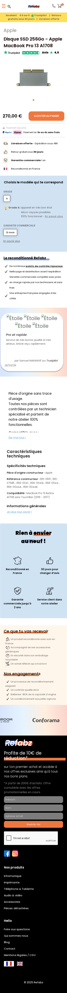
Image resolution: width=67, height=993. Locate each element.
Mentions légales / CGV (20, 955)
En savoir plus (54, 216)
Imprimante (12, 882)
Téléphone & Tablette (19, 889)
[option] (20, 964)
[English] (20, 964)
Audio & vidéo (13, 895)
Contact (10, 948)
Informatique (13, 876)
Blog (7, 942)
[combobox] (9, 963)
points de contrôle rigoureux (44, 266)
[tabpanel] (33, 77)
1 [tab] (33, 100)
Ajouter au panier (46, 116)
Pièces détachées (16, 908)
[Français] (9, 964)
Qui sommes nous (16, 936)
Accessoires (12, 902)
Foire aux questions (17, 929)
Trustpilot (45, 360)
